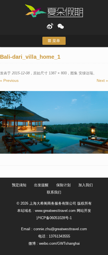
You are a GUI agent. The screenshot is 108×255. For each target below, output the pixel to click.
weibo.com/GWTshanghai (59, 243)
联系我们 (54, 192)
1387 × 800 (58, 73)
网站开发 (84, 211)
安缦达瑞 (86, 73)
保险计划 (63, 185)
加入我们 (85, 185)
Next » (102, 80)
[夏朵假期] (54, 11)
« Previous (9, 80)
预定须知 (19, 185)
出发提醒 (41, 185)
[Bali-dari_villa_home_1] (54, 122)
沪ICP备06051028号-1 (54, 218)
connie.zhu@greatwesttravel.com (60, 229)
